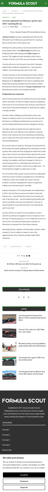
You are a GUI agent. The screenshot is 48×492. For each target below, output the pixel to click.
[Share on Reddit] (26, 256)
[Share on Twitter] (24, 256)
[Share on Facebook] (21, 256)
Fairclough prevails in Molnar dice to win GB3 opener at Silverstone (32, 373)
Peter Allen (14, 27)
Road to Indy (6, 450)
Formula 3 (6, 440)
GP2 (5, 246)
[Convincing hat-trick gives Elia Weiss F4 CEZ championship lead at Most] (9, 319)
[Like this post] (19, 256)
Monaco (28, 246)
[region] (24, 473)
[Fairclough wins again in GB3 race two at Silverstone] (9, 361)
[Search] (46, 3)
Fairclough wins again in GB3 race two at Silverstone (32, 359)
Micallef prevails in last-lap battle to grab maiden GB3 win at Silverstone (32, 345)
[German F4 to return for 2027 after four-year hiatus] (9, 333)
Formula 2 (14, 11)
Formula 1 (6, 430)
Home (4, 11)
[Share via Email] (29, 256)
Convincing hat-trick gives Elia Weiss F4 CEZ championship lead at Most (32, 318)
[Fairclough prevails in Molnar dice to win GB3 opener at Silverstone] (9, 375)
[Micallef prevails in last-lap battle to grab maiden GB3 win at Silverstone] (9, 347)
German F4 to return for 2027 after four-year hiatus (32, 331)
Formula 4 (6, 445)
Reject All (24, 487)
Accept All (24, 475)
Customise (24, 481)
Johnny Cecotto (16, 246)
